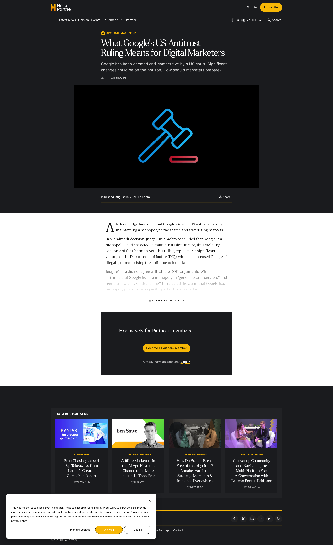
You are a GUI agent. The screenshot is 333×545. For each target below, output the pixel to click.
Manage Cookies (80, 529)
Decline (138, 529)
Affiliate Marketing (121, 33)
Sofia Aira (253, 487)
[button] (111, 20)
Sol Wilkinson (115, 78)
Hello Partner (68, 540)
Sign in (185, 362)
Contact (178, 530)
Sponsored (81, 454)
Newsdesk (83, 482)
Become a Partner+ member (166, 348)
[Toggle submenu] (122, 20)
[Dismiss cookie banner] (150, 501)
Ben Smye (140, 482)
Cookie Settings (159, 530)
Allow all (109, 529)
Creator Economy (195, 454)
